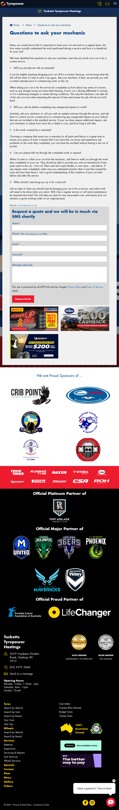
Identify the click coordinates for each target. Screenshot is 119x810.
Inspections (9, 748)
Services (9, 740)
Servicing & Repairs (14, 752)
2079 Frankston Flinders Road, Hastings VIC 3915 (24, 657)
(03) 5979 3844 (20, 667)
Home (16, 25)
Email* (15, 244)
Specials (9, 765)
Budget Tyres (66, 712)
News (7, 777)
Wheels (8, 728)
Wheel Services (12, 760)
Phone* (29, 233)
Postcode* (17, 254)
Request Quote (23, 299)
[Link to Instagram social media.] (92, 802)
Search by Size (12, 712)
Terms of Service (94, 287)
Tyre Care (9, 720)
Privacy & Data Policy (22, 804)
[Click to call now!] (100, 4)
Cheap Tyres (65, 716)
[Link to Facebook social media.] (85, 802)
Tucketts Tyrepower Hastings (62, 11)
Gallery (8, 781)
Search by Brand (13, 716)
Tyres (7, 704)
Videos (8, 786)
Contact (9, 769)
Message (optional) (22, 265)
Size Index (64, 703)
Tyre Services (11, 756)
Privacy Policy (74, 287)
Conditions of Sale (41, 804)
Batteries (8, 744)
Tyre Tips (8, 724)
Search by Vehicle (13, 708)
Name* (16, 223)
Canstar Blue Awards (70, 707)
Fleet (7, 773)
